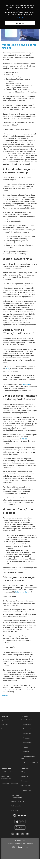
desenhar (26, 384)
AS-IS (7, 369)
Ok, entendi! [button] (20, 23)
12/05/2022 (5, 696)
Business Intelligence (22, 592)
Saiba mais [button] (20, 17)
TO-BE (24, 439)
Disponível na (21, 827)
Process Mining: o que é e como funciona (18, 46)
